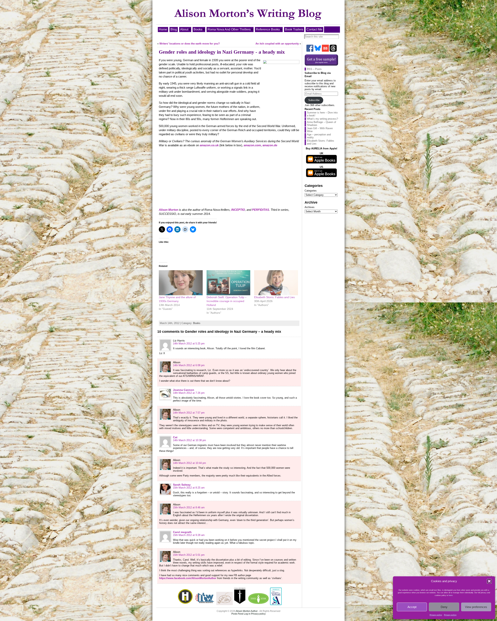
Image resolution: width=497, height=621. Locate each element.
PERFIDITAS (260, 209)
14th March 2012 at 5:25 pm (189, 343)
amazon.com (252, 145)
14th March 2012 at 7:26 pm (189, 392)
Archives (310, 207)
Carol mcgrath (182, 532)
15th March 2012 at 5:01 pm (189, 554)
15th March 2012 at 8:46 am (189, 507)
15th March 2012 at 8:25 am (189, 487)
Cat (175, 437)
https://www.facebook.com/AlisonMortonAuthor (187, 578)
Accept (412, 607)
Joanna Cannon (183, 389)
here (451, 595)
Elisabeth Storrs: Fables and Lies (274, 297)
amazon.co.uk (209, 145)
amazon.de (269, 145)
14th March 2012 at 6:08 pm (189, 365)
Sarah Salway (182, 484)
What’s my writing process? (322, 118)
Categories (311, 190)
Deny (444, 607)
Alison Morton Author (247, 611)
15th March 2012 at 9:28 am (189, 535)
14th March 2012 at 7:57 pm (189, 412)
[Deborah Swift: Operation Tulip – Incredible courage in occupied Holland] (228, 282)
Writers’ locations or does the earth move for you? (189, 43)
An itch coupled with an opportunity (277, 43)
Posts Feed (237, 613)
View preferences (476, 607)
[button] (489, 581)
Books (196, 323)
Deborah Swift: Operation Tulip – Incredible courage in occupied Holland (227, 301)
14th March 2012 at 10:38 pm (189, 440)
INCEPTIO (238, 209)
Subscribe (314, 100)
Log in (247, 613)
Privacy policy (436, 615)
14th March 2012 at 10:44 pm (189, 463)
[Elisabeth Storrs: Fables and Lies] (276, 282)
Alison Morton (168, 209)
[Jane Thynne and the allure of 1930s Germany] (181, 282)
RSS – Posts (314, 69)
